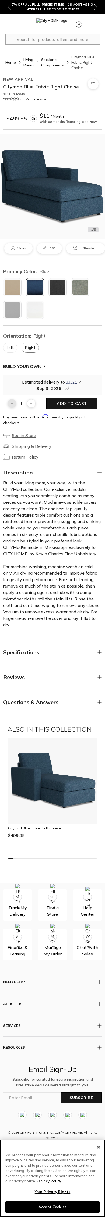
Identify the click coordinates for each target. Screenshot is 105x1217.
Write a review (36, 99)
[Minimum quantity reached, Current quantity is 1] (12, 403)
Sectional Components (52, 62)
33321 (71, 382)
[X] (52, 1115)
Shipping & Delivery (31, 446)
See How (89, 122)
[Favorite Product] (93, 83)
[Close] (98, 1147)
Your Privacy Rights (52, 1192)
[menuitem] (9, 24)
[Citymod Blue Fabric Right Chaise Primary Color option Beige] (12, 287)
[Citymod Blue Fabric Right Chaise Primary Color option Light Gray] (12, 310)
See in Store (24, 435)
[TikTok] (82, 1115)
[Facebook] (37, 1115)
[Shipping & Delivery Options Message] (65, 388)
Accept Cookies (52, 1207)
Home (10, 62)
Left (10, 347)
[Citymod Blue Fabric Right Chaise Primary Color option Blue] (35, 287)
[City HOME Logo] (52, 24)
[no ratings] (11, 99)
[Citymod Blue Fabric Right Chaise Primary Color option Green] (80, 287)
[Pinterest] (67, 1115)
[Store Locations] (26, 24)
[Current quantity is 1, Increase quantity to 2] (31, 403)
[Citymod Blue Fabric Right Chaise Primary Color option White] (35, 310)
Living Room (28, 62)
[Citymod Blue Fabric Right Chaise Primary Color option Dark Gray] (57, 287)
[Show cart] (96, 24)
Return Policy (25, 457)
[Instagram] (22, 1115)
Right (30, 347)
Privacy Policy (48, 1181)
